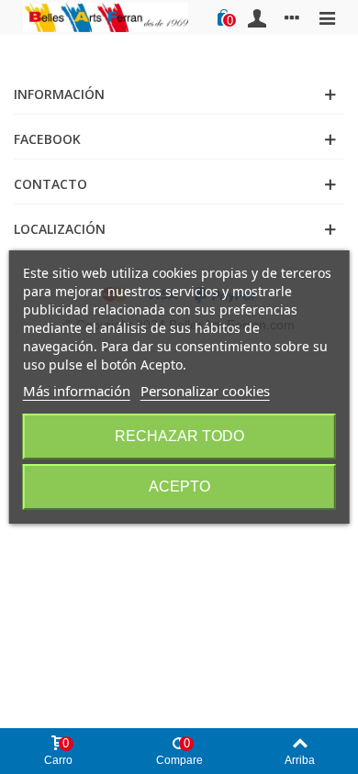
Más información (76, 390)
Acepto (179, 486)
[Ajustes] (291, 17)
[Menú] (326, 17)
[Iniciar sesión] (257, 17)
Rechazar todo (179, 436)
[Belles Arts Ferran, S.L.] (105, 17)
